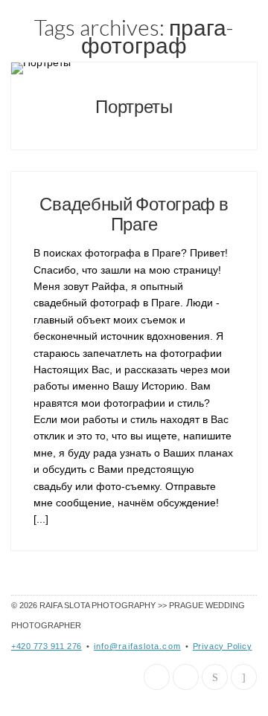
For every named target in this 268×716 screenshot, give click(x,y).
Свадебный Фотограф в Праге (133, 213)
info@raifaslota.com (137, 646)
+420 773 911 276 (46, 646)
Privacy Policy (222, 646)
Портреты (134, 106)
